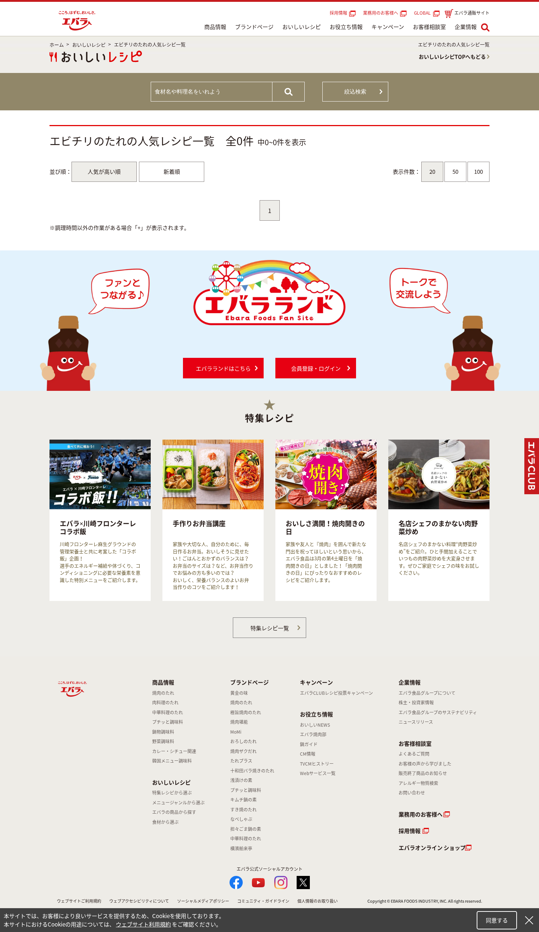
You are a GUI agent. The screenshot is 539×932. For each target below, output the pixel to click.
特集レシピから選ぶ (172, 792)
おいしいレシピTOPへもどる (452, 56)
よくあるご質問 (414, 754)
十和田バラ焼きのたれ (252, 770)
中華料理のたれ (167, 712)
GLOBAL (423, 13)
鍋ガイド (309, 744)
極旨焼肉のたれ (245, 712)
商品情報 (215, 27)
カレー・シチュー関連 (174, 751)
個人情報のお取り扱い (317, 901)
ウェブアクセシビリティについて (139, 901)
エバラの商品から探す (174, 812)
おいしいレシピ (301, 27)
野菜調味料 (163, 741)
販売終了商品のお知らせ (423, 773)
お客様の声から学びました (425, 763)
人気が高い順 (104, 172)
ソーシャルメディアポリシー (203, 901)
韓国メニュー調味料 (172, 760)
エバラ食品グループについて (427, 693)
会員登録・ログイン (316, 368)
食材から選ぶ (165, 822)
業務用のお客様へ (380, 13)
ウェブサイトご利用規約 (79, 901)
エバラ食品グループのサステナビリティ (438, 712)
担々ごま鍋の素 (245, 829)
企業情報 (466, 27)
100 (478, 172)
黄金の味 (239, 693)
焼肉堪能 (239, 722)
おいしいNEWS (315, 725)
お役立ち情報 (346, 27)
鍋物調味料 (163, 732)
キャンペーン (387, 27)
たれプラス (241, 760)
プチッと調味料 (167, 722)
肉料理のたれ (165, 702)
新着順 (172, 172)
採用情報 (338, 13)
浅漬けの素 (241, 780)
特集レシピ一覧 (269, 628)
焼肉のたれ (163, 693)
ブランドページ (254, 27)
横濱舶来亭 (241, 848)
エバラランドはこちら (223, 368)
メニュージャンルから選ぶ (178, 802)
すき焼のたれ (243, 809)
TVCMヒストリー (317, 763)
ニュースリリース (416, 722)
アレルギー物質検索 (418, 783)
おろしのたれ (243, 741)
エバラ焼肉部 (313, 734)
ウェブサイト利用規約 (143, 924)
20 (432, 172)
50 (455, 172)
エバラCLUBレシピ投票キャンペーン (336, 693)
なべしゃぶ (241, 819)
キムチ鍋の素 (243, 799)
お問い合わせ (412, 792)
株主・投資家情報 (416, 702)
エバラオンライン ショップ (432, 848)
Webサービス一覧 (318, 773)
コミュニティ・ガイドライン (263, 901)
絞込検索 (355, 91)
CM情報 (307, 754)
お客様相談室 (429, 27)
